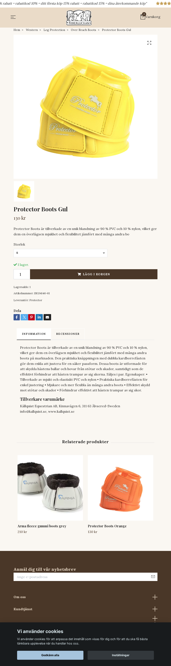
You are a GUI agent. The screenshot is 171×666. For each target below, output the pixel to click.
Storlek (19, 244)
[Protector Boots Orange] (120, 488)
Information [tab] (34, 334)
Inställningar (121, 655)
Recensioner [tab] (67, 334)
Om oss (20, 597)
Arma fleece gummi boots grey (42, 526)
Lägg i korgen (96, 274)
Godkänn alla (50, 655)
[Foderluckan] (78, 17)
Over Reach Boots (83, 30)
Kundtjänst (23, 609)
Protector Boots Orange (107, 526)
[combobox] (60, 253)
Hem (17, 30)
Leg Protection (54, 30)
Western (32, 30)
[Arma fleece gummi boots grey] (50, 488)
